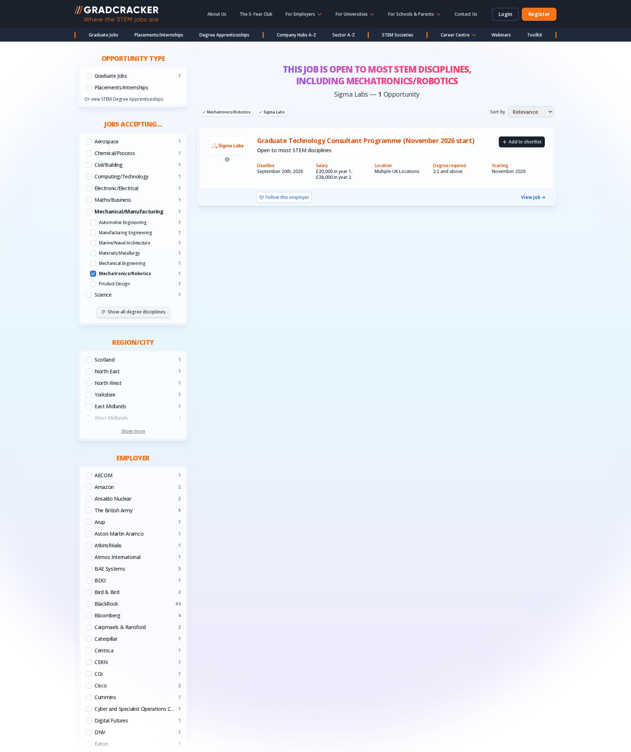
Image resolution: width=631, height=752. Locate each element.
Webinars (501, 35)
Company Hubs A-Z (296, 35)
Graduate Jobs (103, 35)
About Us (216, 14)
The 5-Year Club (256, 14)
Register (539, 14)
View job (530, 197)
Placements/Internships (158, 35)
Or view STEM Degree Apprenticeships (123, 99)
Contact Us (466, 14)
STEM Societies (397, 35)
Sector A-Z (343, 35)
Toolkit (534, 35)
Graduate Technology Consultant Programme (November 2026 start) (365, 140)
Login (505, 14)
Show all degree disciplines (136, 312)
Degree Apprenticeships (224, 35)
